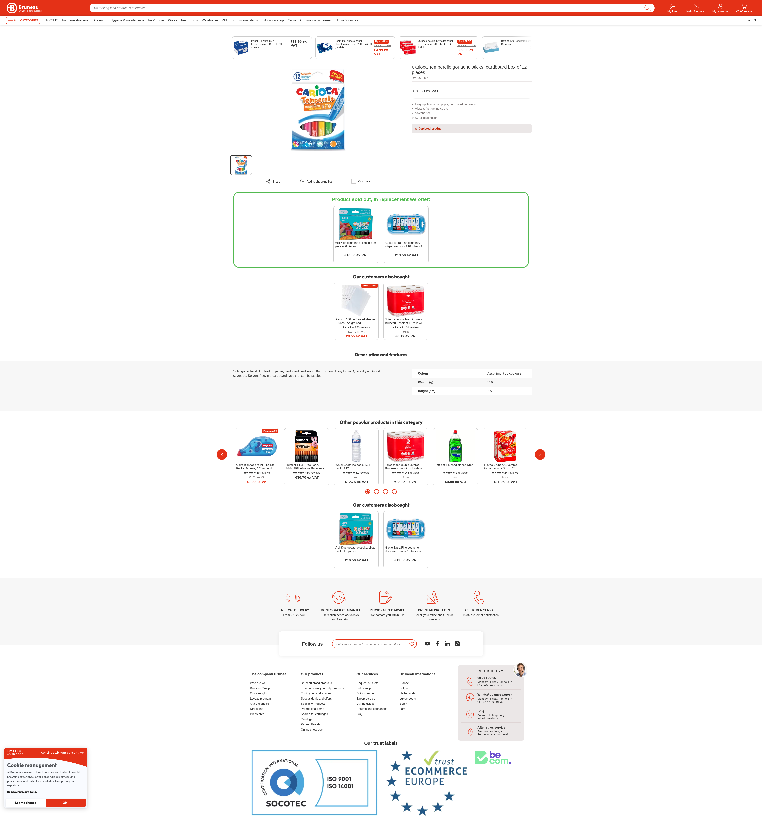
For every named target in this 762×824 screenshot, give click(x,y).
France (404, 683)
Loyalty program (260, 698)
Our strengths (259, 693)
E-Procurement (366, 693)
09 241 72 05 (486, 678)
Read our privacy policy (22, 792)
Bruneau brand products (316, 683)
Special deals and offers (316, 698)
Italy (402, 708)
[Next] (540, 454)
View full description (424, 117)
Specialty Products (313, 703)
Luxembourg (408, 698)
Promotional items (312, 708)
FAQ (359, 714)
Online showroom (312, 729)
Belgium (405, 688)
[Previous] (222, 454)
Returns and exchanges (371, 708)
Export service (365, 698)
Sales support (365, 688)
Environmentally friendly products (322, 688)
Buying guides (365, 703)
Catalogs (306, 719)
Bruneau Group (260, 688)
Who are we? (258, 683)
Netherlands (407, 693)
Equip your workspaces (316, 693)
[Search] (647, 8)
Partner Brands (310, 724)
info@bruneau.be (491, 685)
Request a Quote (367, 683)
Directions (256, 708)
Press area (257, 714)
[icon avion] (412, 643)
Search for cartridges (314, 714)
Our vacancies (259, 703)
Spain (403, 703)
